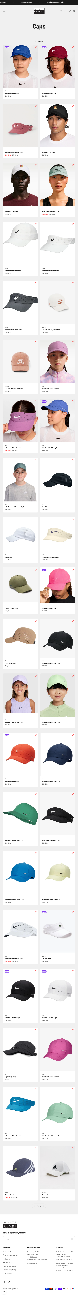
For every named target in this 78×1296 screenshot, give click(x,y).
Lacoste (44, 327)
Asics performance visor (50, 270)
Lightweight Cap (10, 663)
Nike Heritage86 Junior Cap (51, 389)
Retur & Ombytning (9, 1270)
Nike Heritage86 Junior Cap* (14, 507)
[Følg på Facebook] (4, 1282)
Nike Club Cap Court (48, 152)
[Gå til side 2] (43, 1206)
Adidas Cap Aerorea (11, 1195)
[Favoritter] (70, 11)
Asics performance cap (13, 270)
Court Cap (45, 507)
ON (42, 504)
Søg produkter (8, 1262)
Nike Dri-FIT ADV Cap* (49, 448)
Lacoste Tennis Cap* (12, 608)
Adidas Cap (46, 1195)
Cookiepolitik (7, 1273)
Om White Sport (8, 1252)
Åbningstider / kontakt (10, 1255)
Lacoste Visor (46, 958)
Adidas (6, 1192)
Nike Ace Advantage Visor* (51, 557)
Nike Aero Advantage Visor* (51, 840)
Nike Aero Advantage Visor (14, 152)
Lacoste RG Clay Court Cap (51, 330)
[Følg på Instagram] (9, 1282)
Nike (6, 91)
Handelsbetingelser (9, 1266)
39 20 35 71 (33, 1257)
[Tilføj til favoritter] (35, 47)
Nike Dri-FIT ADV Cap (12, 93)
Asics (6, 268)
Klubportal (6, 1259)
